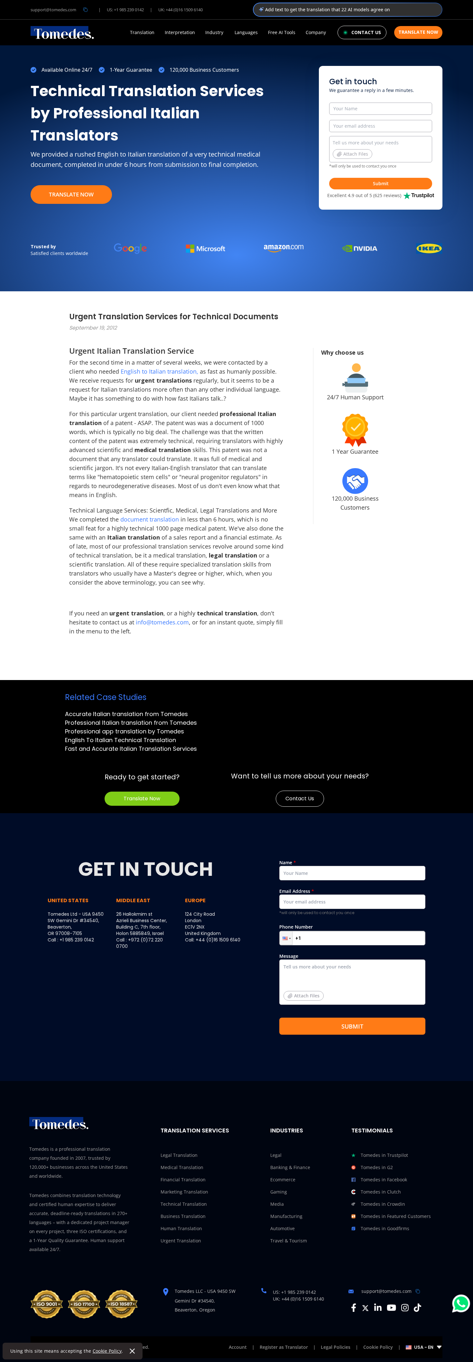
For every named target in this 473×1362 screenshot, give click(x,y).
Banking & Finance (290, 1167)
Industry (214, 32)
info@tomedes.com (162, 622)
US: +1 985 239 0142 (125, 10)
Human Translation (181, 1228)
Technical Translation (184, 1204)
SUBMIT (352, 1026)
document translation (150, 519)
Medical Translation (182, 1167)
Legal (276, 1155)
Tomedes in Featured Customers (396, 1216)
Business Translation (183, 1216)
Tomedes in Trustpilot (384, 1155)
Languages (246, 32)
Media (277, 1204)
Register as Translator (284, 1347)
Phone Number (296, 927)
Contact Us (299, 798)
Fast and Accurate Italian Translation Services (131, 749)
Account (238, 1347)
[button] (286, 938)
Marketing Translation (184, 1192)
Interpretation (180, 32)
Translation (142, 32)
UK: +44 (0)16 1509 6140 (180, 10)
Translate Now (418, 32)
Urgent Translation (181, 1241)
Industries (286, 1130)
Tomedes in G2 (377, 1167)
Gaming (278, 1192)
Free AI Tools (281, 32)
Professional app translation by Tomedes (124, 731)
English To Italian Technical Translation (120, 740)
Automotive (282, 1228)
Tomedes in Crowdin (383, 1204)
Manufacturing (286, 1216)
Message (299, 976)
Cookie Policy (107, 1351)
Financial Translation (183, 1179)
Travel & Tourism (288, 1241)
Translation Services (195, 1130)
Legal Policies (335, 1347)
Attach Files (355, 154)
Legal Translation (179, 1155)
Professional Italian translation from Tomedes (131, 723)
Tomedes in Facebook (384, 1179)
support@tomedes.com (53, 10)
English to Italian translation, (159, 371)
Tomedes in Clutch (381, 1192)
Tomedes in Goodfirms (385, 1228)
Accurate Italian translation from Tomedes (126, 714)
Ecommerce (282, 1179)
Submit (381, 183)
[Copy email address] (85, 10)
